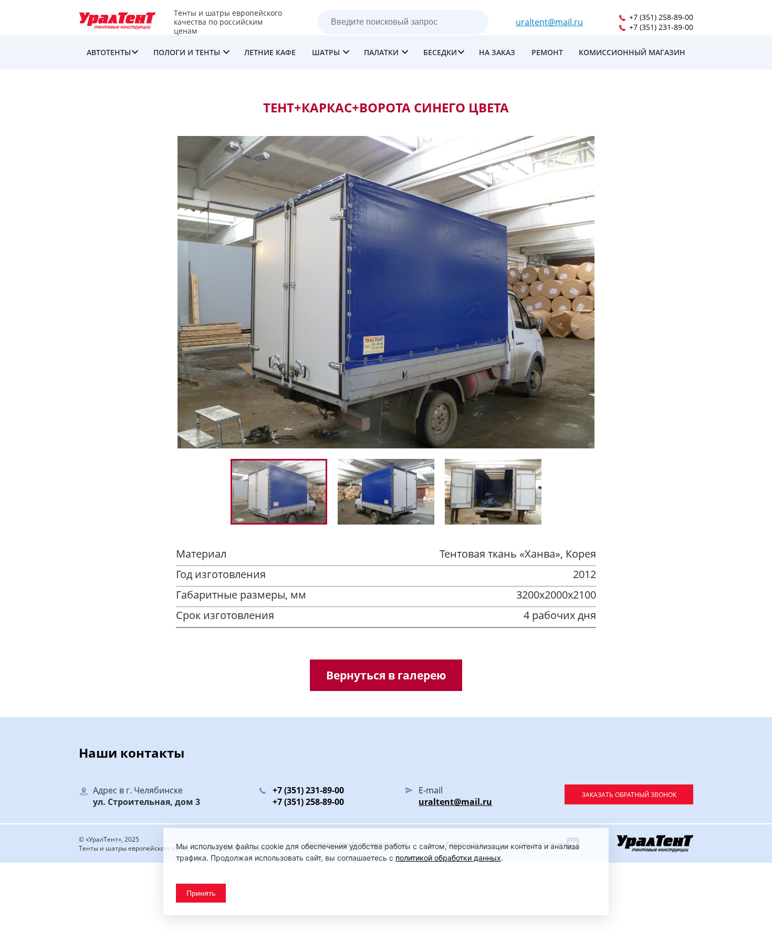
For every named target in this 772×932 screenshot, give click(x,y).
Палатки (382, 52)
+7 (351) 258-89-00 (660, 17)
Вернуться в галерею (386, 675)
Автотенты (109, 52)
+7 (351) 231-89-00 (660, 27)
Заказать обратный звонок (629, 794)
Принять (200, 893)
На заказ (497, 52)
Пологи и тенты (187, 52)
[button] (391, 491)
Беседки (440, 52)
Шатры (327, 52)
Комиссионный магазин (632, 52)
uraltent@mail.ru (549, 22)
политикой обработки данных (448, 857)
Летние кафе (270, 52)
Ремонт (547, 52)
